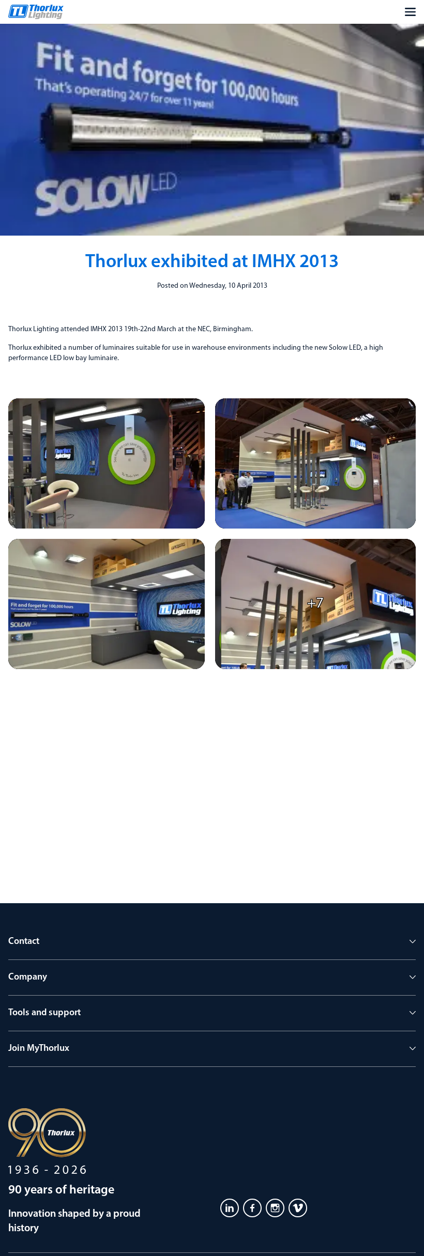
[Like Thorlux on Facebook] (252, 1208)
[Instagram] (275, 1208)
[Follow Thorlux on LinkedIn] (229, 1208)
